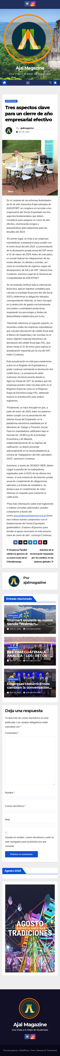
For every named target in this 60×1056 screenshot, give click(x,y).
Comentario (12, 733)
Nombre (10, 792)
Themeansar (51, 1050)
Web (7, 819)
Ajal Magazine (30, 68)
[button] (50, 82)
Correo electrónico (15, 806)
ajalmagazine (27, 128)
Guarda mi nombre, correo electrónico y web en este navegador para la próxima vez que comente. (29, 841)
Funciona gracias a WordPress (16, 1050)
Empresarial (11, 101)
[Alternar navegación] (28, 83)
